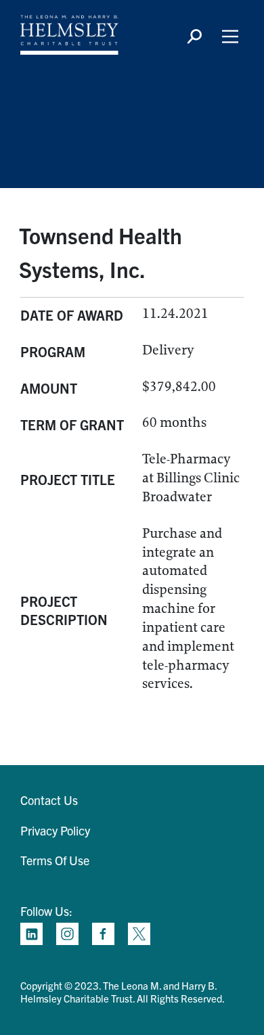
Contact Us (49, 800)
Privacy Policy (55, 830)
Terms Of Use (54, 860)
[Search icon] (194, 36)
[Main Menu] (230, 36)
